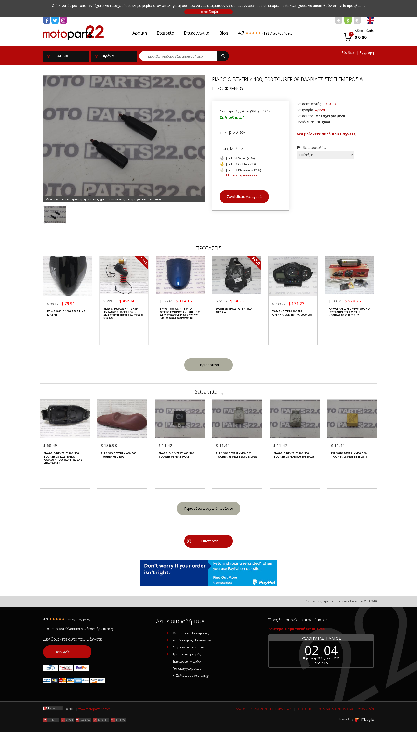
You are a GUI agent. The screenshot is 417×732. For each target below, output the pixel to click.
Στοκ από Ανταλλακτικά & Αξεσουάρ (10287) (78, 629)
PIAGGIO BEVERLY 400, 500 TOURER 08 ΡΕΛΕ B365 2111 (349, 455)
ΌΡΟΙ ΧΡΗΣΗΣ (305, 709)
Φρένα (320, 109)
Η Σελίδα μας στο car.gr (190, 675)
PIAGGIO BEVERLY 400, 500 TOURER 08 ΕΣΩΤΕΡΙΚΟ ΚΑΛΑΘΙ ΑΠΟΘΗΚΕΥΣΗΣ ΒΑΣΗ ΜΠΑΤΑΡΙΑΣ (63, 458)
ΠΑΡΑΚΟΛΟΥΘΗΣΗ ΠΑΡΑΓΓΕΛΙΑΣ (271, 709)
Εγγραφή (367, 52)
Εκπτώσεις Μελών (186, 661)
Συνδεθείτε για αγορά (244, 196)
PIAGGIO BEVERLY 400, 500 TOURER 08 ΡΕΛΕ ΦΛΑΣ (176, 455)
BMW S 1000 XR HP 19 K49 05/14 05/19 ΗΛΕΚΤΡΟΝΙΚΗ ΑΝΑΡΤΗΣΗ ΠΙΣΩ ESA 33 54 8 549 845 (122, 313)
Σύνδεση (348, 52)
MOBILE (103, 720)
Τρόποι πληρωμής (186, 654)
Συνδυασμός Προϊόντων (191, 640)
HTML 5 (53, 720)
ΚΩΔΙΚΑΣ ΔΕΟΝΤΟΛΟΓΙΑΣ (336, 709)
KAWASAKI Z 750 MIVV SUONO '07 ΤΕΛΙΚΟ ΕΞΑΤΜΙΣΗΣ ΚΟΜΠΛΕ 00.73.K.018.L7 (349, 312)
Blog (224, 33)
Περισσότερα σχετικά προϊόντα (208, 508)
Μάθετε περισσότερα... (242, 175)
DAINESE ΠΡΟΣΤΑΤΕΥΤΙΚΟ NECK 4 (234, 310)
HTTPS (120, 720)
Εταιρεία (165, 33)
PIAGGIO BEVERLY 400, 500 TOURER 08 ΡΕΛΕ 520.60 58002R (236, 455)
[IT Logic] (364, 719)
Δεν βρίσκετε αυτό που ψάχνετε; (326, 134)
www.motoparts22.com (94, 709)
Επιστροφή (209, 541)
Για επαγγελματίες (186, 668)
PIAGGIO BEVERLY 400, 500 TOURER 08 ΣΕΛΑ (118, 455)
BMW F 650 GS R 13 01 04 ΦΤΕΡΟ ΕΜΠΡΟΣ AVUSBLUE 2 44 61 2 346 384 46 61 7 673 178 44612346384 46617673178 (179, 313)
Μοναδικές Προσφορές (190, 633)
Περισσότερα (208, 365)
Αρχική (139, 33)
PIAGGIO (329, 103)
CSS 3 (69, 720)
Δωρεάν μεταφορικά (188, 647)
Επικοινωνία (196, 33)
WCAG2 (85, 720)
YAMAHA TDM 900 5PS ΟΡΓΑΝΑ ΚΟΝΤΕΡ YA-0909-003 (292, 313)
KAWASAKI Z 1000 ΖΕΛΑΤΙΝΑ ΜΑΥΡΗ (66, 313)
